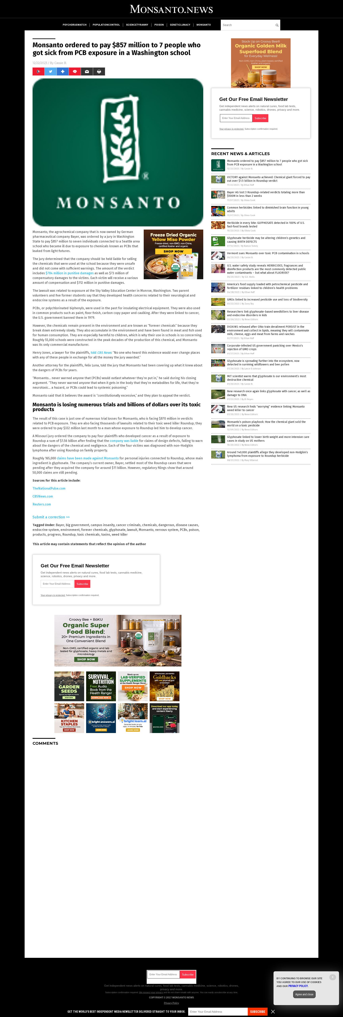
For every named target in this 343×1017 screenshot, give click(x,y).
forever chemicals (94, 530)
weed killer (120, 534)
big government (77, 525)
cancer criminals (128, 525)
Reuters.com (42, 504)
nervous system (166, 530)
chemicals (149, 525)
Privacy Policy (171, 1003)
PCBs (183, 530)
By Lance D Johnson (251, 368)
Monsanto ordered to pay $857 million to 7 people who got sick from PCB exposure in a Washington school (267, 162)
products (39, 534)
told (101, 352)
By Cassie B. (247, 168)
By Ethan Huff (247, 185)
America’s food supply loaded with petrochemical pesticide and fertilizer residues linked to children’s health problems (267, 286)
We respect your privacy (151, 992)
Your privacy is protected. (53, 595)
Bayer (60, 525)
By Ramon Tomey (249, 246)
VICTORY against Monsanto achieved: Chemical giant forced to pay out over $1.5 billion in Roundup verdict (268, 179)
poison (159, 24)
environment (70, 530)
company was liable (124, 441)
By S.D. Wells (248, 277)
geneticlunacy (180, 24)
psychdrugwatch (75, 24)
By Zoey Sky (248, 303)
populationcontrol (106, 24)
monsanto (204, 24)
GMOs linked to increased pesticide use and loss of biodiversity (267, 299)
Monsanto (146, 530)
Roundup (69, 534)
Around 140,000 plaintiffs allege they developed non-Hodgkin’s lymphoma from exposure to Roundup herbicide (267, 454)
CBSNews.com (43, 496)
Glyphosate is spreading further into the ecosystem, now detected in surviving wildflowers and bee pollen (263, 362)
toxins (105, 534)
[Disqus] (118, 798)
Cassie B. (60, 63)
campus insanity (103, 525)
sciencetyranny (137, 24)
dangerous (166, 525)
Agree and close (304, 994)
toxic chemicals (88, 534)
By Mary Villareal (250, 460)
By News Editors (250, 319)
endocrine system (46, 530)
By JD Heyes (247, 399)
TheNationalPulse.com (49, 488)
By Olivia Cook (248, 200)
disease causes (187, 525)
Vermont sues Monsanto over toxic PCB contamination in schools (268, 253)
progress (54, 534)
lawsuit (132, 530)
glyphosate (117, 530)
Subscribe (257, 1012)
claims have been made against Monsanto (88, 458)
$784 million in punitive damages (70, 273)
